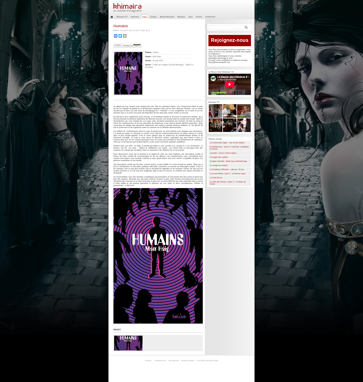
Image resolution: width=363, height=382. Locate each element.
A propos (148, 360)
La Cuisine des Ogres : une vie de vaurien (227, 143)
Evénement (210, 17)
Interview (135, 17)
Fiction (199, 17)
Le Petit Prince (216, 178)
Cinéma (153, 17)
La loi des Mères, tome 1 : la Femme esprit (227, 174)
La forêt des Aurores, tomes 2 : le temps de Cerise (228, 183)
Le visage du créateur (219, 165)
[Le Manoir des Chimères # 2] (215, 117)
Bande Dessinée (167, 17)
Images (118, 45)
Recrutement (174, 360)
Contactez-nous (160, 360)
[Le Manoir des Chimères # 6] (230, 131)
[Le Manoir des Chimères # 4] (230, 117)
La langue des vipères (219, 157)
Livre (144, 17)
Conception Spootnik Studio (207, 360)
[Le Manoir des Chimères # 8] (244, 131)
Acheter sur (127, 45)
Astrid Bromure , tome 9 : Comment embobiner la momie (229, 148)
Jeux (190, 17)
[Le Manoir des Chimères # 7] (215, 131)
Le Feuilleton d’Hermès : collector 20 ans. (227, 169)
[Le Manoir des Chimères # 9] (244, 117)
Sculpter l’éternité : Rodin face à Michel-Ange (228, 161)
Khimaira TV (122, 17)
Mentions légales (187, 360)
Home (111, 17)
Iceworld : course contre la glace (223, 153)
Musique (181, 17)
